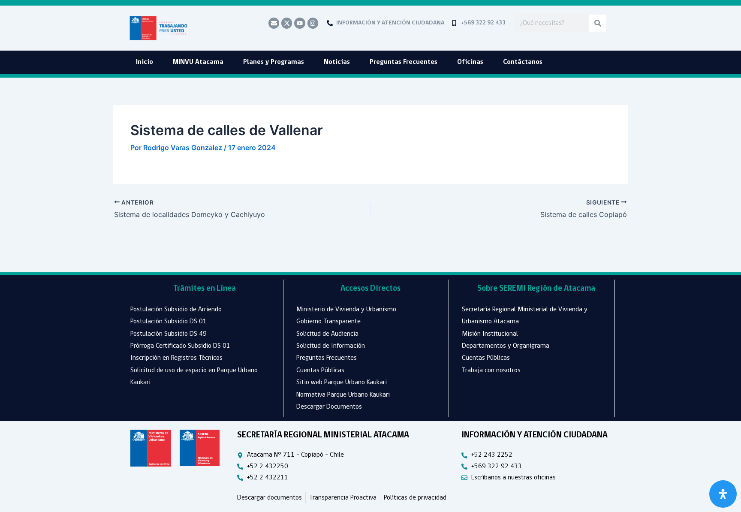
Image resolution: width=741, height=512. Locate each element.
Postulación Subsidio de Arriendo (176, 309)
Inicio (144, 62)
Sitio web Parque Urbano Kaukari (341, 382)
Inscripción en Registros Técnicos (176, 358)
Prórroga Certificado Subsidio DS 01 (180, 346)
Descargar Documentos (329, 407)
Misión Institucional (490, 334)
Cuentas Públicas (320, 370)
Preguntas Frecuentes (403, 62)
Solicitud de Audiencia (327, 334)
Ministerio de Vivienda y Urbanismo (346, 309)
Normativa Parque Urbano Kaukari (343, 395)
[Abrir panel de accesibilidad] (723, 494)
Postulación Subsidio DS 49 (168, 334)
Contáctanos (522, 62)
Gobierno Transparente (328, 321)
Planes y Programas (273, 62)
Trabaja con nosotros (491, 370)
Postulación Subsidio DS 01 (168, 321)
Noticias (337, 62)
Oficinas (470, 62)
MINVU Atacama (198, 62)
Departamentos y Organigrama (505, 346)
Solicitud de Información (330, 346)
